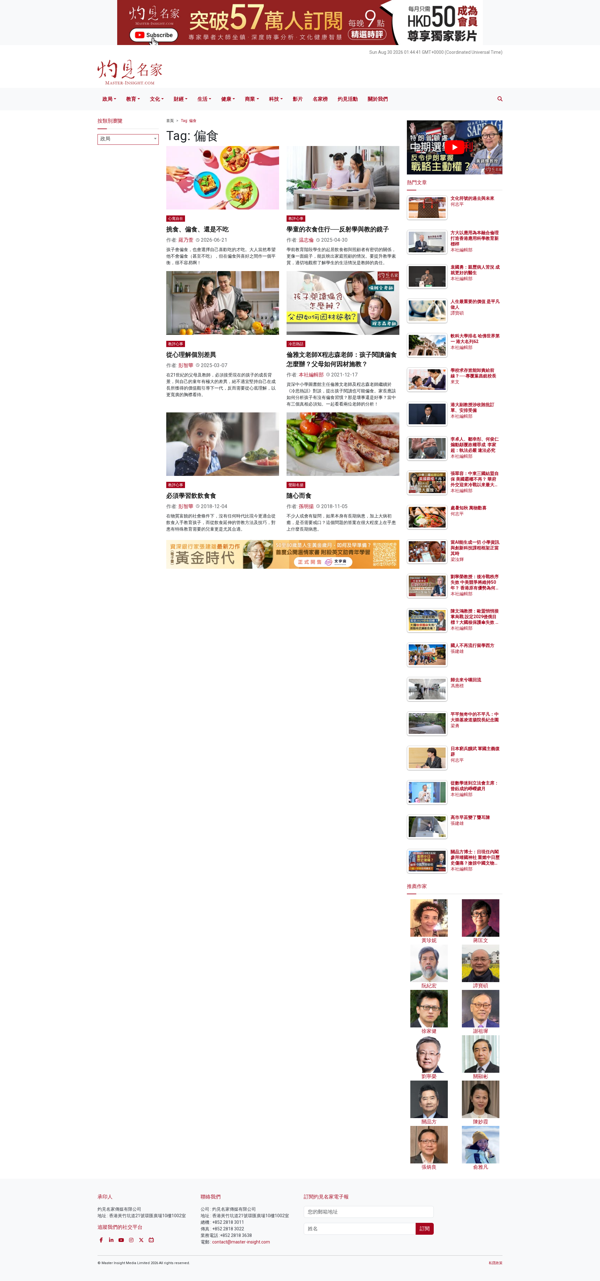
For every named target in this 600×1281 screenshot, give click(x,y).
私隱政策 (495, 1263)
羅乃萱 (185, 240)
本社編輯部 (311, 375)
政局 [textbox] (105, 139)
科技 (274, 99)
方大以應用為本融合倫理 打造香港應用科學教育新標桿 (475, 238)
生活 (203, 99)
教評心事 (295, 218)
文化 (155, 99)
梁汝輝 (457, 559)
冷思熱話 (295, 344)
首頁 (170, 121)
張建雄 (457, 651)
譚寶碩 (457, 312)
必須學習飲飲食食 (191, 495)
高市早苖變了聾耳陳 (470, 817)
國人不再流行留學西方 (472, 645)
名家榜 (320, 99)
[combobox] (128, 139)
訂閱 (425, 1229)
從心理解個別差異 (191, 354)
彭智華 (185, 365)
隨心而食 (299, 495)
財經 (179, 99)
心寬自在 (175, 218)
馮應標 (457, 685)
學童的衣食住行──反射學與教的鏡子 (338, 229)
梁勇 (455, 725)
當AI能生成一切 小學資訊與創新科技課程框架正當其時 (475, 548)
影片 (298, 99)
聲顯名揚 (295, 485)
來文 (455, 381)
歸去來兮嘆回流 (466, 679)
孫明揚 (306, 506)
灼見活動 (348, 99)
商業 (250, 99)
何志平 (457, 204)
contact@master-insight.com (241, 1241)
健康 (226, 99)
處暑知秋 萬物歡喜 (469, 507)
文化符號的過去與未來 (472, 198)
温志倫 (306, 240)
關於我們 (378, 99)
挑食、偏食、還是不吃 (197, 229)
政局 (107, 99)
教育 (131, 99)
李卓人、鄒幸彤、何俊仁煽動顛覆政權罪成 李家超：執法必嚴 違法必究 (475, 444)
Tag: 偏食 (189, 121)
